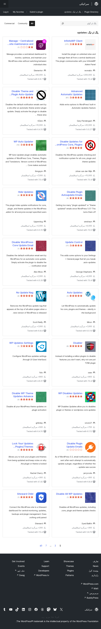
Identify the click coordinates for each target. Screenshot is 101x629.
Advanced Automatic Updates (71, 93)
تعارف (95, 561)
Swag (21, 575)
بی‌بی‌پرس (92, 593)
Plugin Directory (91, 12)
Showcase (69, 561)
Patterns (69, 575)
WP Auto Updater (23, 141)
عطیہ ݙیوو (20, 570)
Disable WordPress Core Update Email (22, 244)
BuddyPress (91, 597)
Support (45, 566)
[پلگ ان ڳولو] (62, 23)
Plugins (70, 570)
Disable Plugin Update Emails (74, 445)
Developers (43, 570)
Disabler (77, 343)
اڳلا (41, 546)
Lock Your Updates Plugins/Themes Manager (22, 445)
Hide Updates (25, 192)
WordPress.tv (41, 575)
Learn (46, 561)
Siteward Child (25, 493)
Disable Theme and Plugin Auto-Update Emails (22, 93)
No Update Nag (24, 292)
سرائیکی (88, 609)
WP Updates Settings (21, 343)
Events (21, 566)
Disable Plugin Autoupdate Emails (71, 193)
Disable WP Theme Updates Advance (22, 395)
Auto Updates (74, 292)
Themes (70, 566)
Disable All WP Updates (69, 493)
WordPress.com (89, 584)
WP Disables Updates (70, 393)
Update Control (73, 242)
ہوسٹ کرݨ (93, 570)
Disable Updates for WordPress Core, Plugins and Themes (68, 143)
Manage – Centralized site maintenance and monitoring (21, 42)
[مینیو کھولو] (4, 4)
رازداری (95, 575)
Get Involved (18, 561)
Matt (94, 588)
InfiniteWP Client (73, 40)
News (95, 566)
